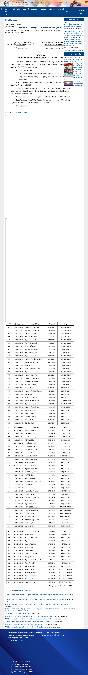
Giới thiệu (16, 9)
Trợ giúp (61, 9)
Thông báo (11, 19)
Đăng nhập (82, 11)
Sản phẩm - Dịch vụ (30, 9)
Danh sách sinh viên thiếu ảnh (24, 590)
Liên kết (52, 9)
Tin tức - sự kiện (74, 54)
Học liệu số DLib (7, 12)
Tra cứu (43, 9)
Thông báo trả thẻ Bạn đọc (21, 112)
